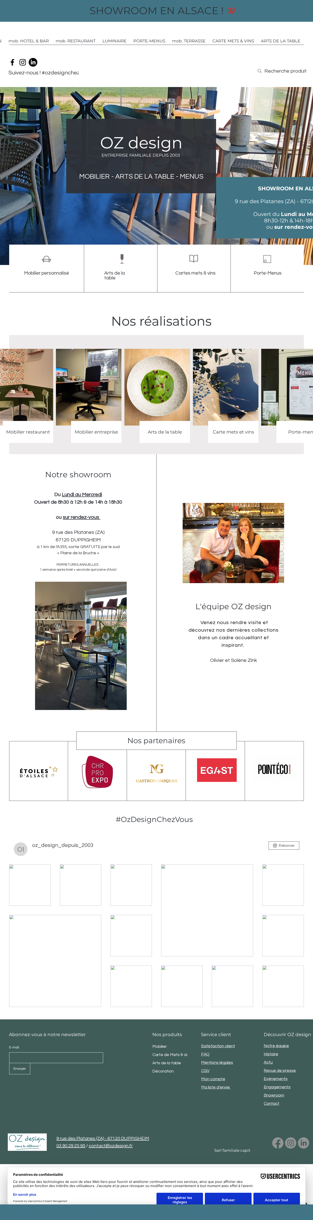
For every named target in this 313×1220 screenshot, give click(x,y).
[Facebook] (12, 62)
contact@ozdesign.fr (111, 1146)
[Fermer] (307, 1212)
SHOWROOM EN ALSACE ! (157, 10)
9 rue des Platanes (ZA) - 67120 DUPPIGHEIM (102, 1138)
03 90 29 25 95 (70, 1146)
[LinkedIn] (33, 62)
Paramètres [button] (241, 1212)
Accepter (291, 1212)
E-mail (14, 1047)
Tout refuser (266, 1212)
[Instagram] (22, 62)
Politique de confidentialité (36, 1214)
